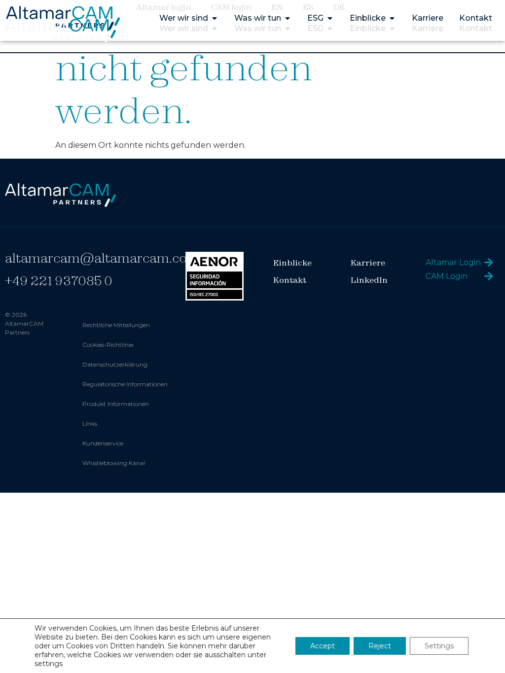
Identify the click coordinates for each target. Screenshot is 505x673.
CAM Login (447, 276)
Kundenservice (102, 443)
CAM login (231, 7)
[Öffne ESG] (330, 28)
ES (308, 7)
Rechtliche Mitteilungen (116, 325)
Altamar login (163, 7)
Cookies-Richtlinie (107, 344)
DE (339, 7)
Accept (322, 645)
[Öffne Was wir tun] (287, 28)
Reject (379, 645)
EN (277, 7)
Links (89, 423)
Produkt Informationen (115, 403)
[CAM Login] (489, 276)
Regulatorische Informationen (125, 384)
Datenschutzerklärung (114, 364)
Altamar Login (453, 262)
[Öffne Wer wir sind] (214, 28)
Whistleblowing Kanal (113, 463)
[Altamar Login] (489, 263)
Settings (439, 645)
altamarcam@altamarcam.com (102, 258)
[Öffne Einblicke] (392, 28)
